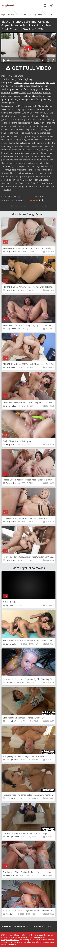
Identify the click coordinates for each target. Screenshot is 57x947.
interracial (5, 92)
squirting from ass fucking (30, 99)
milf (24, 92)
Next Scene (37, 206)
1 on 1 (26, 82)
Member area (21, 926)
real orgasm (15, 96)
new (29, 92)
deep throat (17, 89)
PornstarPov (10, 682)
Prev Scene (20, 206)
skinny (41, 96)
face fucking (29, 89)
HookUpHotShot (12, 721)
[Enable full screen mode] (52, 60)
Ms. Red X (9, 605)
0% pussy (18, 82)
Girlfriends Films (12, 644)
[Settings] (43, 60)
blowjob (40, 86)
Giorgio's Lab (10, 196)
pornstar (46, 92)
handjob (46, 89)
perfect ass (37, 92)
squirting (14, 99)
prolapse (5, 96)
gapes (38, 89)
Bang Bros (10, 875)
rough (24, 96)
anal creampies (42, 82)
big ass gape (29, 86)
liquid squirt (16, 92)
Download (19, 200)
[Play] (4, 60)
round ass (32, 96)
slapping (48, 96)
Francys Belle (16, 79)
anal (32, 82)
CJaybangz (28, 79)
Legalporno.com (8, 5)
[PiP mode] (48, 60)
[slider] (20, 60)
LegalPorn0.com (21, 935)
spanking (5, 99)
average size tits (15, 86)
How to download (41, 926)
